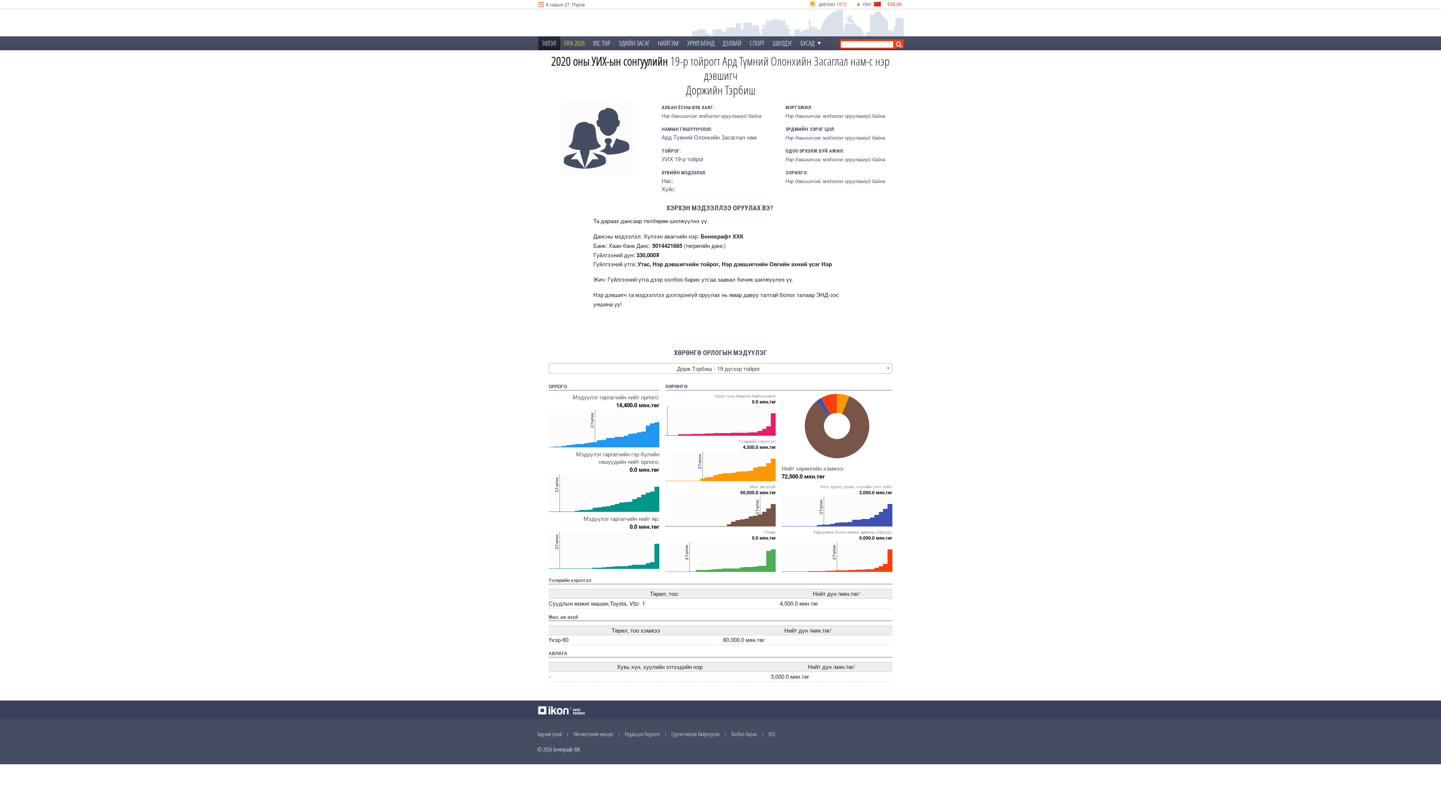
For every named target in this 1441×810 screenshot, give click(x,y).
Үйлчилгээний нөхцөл (593, 734)
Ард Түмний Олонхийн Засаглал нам (709, 137)
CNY (867, 4)
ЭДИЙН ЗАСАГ (634, 43)
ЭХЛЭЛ (549, 43)
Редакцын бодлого (642, 734)
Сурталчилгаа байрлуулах (695, 734)
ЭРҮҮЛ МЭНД (700, 43)
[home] (587, 22)
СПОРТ (757, 43)
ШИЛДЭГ (782, 43)
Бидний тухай (549, 734)
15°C (841, 4)
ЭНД (822, 294)
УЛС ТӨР (601, 43)
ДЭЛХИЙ (732, 43)
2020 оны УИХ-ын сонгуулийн (609, 61)
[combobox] (720, 368)
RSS (772, 734)
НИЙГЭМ (668, 43)
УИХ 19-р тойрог (683, 159)
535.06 (894, 4)
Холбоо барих (744, 734)
